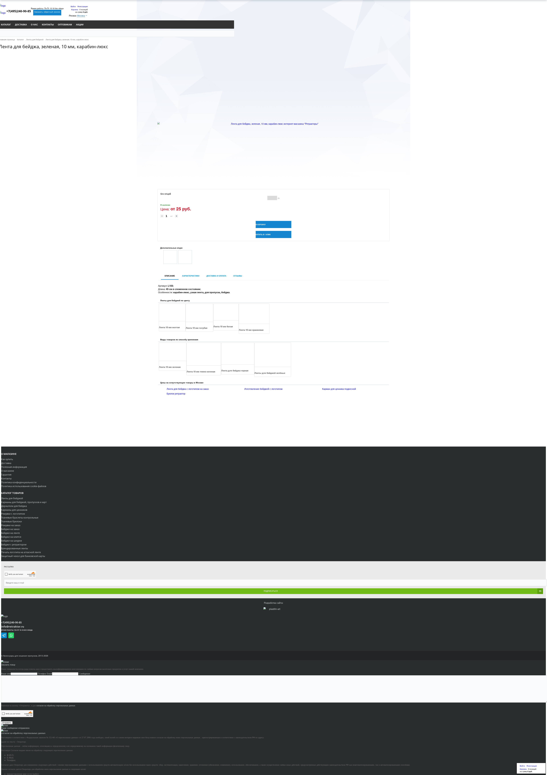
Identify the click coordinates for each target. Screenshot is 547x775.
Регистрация (82, 6)
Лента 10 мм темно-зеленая (201, 371)
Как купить (7, 459)
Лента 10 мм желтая (169, 327)
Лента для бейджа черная (234, 370)
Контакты (6, 478)
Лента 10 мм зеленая (170, 367)
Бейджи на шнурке (11, 540)
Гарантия (6, 474)
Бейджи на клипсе (11, 536)
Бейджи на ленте (10, 533)
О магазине (7, 470)
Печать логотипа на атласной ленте (21, 552)
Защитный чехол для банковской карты (23, 556)
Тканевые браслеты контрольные (19, 517)
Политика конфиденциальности (18, 482)
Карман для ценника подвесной (339, 388)
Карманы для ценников (14, 509)
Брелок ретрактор (176, 393)
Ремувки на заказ (10, 525)
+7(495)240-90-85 (20, 11)
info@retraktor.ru (12, 626)
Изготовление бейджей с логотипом (263, 388)
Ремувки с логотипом (13, 513)
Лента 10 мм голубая (196, 327)
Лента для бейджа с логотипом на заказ (188, 388)
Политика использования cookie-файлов (23, 486)
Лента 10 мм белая (223, 326)
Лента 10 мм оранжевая (251, 329)
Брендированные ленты (14, 548)
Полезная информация (14, 467)
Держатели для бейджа (14, 506)
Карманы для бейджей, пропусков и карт (24, 502)
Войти (73, 6)
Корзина (74, 9)
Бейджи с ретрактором (13, 544)
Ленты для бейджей (12, 498)
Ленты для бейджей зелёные (269, 373)
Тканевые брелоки (11, 521)
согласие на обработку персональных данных (55, 706)
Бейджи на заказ (10, 529)
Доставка (6, 463)
